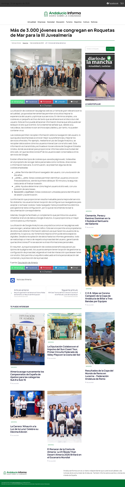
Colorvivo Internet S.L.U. (17, 482)
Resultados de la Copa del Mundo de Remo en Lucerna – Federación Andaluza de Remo (99, 374)
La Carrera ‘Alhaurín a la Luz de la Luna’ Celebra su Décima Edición (24, 429)
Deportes (25, 43)
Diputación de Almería (28, 262)
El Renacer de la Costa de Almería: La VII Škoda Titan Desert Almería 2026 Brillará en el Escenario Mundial (64, 453)
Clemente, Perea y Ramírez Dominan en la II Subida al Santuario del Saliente (97, 219)
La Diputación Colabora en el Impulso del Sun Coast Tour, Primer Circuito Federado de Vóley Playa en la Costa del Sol (63, 350)
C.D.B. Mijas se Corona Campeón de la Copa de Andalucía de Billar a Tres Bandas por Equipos (98, 297)
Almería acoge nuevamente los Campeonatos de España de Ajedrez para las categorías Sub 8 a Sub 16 (27, 375)
